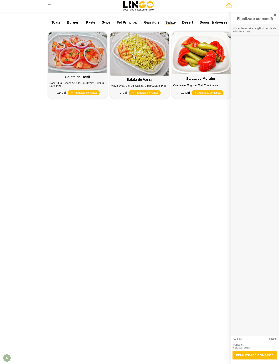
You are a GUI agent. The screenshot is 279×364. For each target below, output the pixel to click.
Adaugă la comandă (85, 92)
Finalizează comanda (255, 355)
